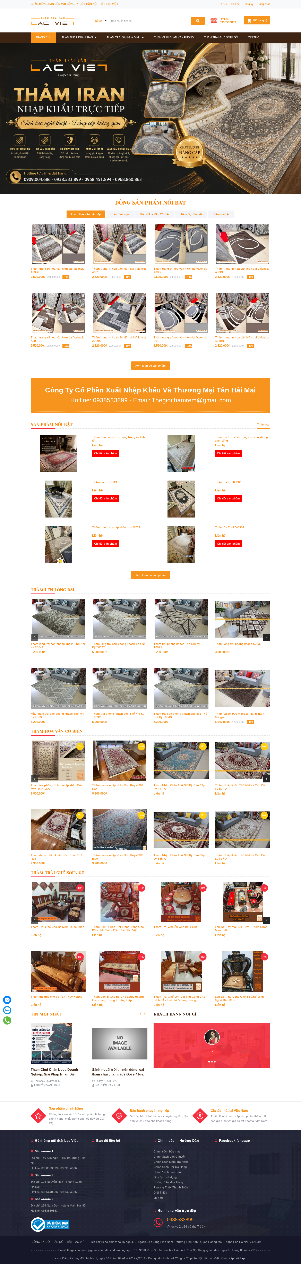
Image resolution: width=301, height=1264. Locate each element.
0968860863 (49, 1210)
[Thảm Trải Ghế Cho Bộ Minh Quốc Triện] (58, 902)
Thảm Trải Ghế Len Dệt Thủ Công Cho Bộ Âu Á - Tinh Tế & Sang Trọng (179, 998)
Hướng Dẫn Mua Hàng (168, 1182)
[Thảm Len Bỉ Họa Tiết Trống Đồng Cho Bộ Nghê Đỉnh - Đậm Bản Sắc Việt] (119, 902)
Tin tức (222, 4)
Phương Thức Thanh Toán (171, 1187)
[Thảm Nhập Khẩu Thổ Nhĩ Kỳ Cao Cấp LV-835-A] (181, 829)
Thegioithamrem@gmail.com (191, 400)
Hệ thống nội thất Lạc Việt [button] (56, 1140)
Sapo (243, 1258)
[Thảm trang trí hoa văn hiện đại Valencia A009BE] (58, 313)
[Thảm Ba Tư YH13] (58, 499)
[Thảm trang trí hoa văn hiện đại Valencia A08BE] (242, 244)
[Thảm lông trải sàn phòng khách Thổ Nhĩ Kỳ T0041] (58, 619)
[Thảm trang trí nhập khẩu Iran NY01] (58, 544)
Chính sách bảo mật (167, 1151)
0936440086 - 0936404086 (59, 1192)
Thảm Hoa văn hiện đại (86, 214)
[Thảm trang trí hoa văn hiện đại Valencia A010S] (181, 313)
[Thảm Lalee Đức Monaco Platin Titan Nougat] (242, 688)
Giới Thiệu (160, 1192)
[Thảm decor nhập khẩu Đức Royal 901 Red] (58, 829)
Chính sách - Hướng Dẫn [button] (178, 1140)
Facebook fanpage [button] (234, 1140)
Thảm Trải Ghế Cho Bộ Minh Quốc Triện (57, 926)
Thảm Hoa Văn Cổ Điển (154, 214)
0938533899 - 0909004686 (59, 1168)
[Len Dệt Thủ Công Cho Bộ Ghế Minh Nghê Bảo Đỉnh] (242, 971)
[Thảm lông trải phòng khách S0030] (242, 619)
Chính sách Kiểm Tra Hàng (171, 1161)
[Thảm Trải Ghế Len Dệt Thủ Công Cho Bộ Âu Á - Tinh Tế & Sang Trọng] (181, 971)
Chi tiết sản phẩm (105, 453)
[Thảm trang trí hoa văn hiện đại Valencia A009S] (119, 313)
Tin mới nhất (46, 1014)
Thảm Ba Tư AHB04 (228, 482)
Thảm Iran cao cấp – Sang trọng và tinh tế (118, 438)
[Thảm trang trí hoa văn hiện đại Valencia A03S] (119, 244)
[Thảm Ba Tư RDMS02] (181, 544)
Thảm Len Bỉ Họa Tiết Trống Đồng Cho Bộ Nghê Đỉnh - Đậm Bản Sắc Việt (118, 928)
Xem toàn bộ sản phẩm (150, 365)
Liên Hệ (159, 1197)
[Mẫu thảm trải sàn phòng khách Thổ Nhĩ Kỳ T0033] (58, 688)
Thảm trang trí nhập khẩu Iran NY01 (116, 527)
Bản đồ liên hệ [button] (108, 1140)
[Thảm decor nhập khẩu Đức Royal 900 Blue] (119, 829)
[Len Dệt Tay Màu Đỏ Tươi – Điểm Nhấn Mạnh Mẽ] (242, 902)
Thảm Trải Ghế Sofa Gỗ (58, 873)
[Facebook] (7, 1000)
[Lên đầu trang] (294, 1252)
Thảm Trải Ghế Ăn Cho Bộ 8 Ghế (176, 926)
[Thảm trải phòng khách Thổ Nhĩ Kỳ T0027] (181, 619)
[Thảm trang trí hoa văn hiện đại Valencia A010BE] (242, 313)
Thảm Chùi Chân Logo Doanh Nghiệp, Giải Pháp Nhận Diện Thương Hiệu (54, 1074)
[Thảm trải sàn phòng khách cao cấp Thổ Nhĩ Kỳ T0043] (181, 688)
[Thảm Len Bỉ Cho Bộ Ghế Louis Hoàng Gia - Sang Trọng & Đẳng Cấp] (119, 971)
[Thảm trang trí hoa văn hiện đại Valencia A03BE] (58, 244)
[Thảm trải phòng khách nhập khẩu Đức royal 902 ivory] (58, 761)
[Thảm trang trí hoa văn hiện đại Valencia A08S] (181, 244)
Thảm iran (263, 424)
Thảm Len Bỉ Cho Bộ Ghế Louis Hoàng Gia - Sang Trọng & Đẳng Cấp (118, 998)
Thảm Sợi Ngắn (120, 214)
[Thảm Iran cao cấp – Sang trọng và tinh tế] (58, 453)
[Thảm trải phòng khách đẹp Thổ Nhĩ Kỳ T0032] (119, 688)
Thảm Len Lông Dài (53, 590)
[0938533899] (7, 1020)
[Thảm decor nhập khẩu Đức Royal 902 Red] (119, 761)
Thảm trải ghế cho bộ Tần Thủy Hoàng (56, 996)
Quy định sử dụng (165, 1177)
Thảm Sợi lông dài (191, 214)
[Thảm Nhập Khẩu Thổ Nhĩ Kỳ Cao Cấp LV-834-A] (181, 761)
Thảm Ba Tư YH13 (104, 482)
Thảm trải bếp (221, 214)
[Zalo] (7, 1010)
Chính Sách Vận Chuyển (170, 1156)
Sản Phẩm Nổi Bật (51, 424)
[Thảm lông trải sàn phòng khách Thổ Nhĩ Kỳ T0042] (119, 619)
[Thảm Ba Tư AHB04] (181, 499)
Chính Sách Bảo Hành (168, 1172)
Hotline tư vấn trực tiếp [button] (177, 1210)
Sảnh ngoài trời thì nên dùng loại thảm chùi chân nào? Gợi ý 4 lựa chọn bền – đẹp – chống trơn (118, 1074)
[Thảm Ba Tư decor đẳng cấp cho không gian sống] (181, 453)
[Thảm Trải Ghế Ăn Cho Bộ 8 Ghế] (181, 902)
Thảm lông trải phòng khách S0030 (238, 643)
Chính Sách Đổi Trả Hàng (170, 1167)
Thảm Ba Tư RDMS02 (229, 527)
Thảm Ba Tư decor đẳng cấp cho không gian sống (241, 438)
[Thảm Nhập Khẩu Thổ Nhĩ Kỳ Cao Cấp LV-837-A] (242, 829)
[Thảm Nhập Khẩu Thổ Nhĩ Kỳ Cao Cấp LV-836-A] (242, 761)
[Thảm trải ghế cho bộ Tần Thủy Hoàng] (58, 971)
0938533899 (228, 22)
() (260, 20)
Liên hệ (235, 4)
